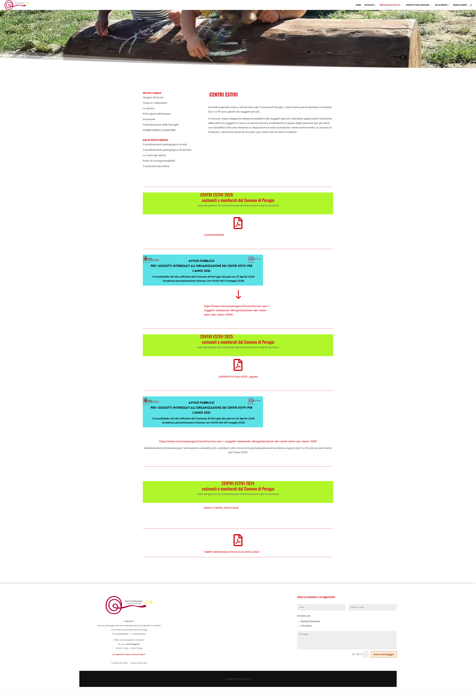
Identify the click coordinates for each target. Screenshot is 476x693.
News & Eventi (460, 5)
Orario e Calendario (155, 103)
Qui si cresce (441, 5)
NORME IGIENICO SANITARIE (159, 130)
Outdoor (369, 5)
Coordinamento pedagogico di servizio (167, 150)
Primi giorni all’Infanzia (156, 114)
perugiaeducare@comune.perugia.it (129, 654)
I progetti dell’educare (417, 5)
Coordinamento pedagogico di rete (165, 144)
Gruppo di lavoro (153, 97)
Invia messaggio (383, 654)
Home (358, 5)
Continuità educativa (156, 166)
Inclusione (149, 119)
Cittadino (306, 626)
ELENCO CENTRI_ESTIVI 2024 (221, 508)
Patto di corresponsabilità (159, 160)
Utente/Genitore (310, 621)
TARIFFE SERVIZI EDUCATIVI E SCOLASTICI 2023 (231, 552)
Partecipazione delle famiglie (161, 124)
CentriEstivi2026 (214, 235)
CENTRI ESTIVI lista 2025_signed (238, 376)
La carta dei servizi (154, 155)
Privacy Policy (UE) (138, 663)
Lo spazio (148, 108)
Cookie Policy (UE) (119, 663)
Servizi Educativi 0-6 (390, 5)
